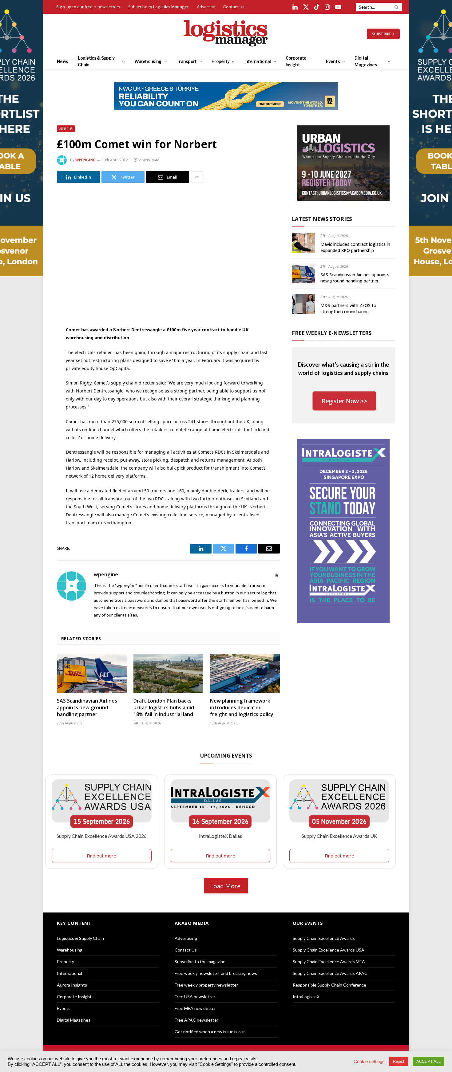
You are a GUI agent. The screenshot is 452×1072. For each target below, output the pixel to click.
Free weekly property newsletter (206, 984)
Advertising (186, 938)
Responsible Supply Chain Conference (329, 984)
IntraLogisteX (306, 996)
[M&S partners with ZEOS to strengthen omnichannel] (303, 304)
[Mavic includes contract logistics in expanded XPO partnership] (303, 243)
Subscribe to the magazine (200, 961)
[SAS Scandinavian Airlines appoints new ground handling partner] (92, 673)
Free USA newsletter (195, 996)
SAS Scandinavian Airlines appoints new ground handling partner (87, 708)
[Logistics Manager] (226, 33)
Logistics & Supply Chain (96, 61)
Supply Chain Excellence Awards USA (328, 949)
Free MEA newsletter (195, 1008)
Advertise (206, 6)
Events (333, 61)
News (62, 61)
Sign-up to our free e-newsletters (88, 6)
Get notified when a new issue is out (210, 1031)
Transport (186, 61)
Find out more (101, 856)
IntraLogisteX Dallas (220, 836)
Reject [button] (398, 1061)
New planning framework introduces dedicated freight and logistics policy (241, 708)
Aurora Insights (72, 984)
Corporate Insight (296, 61)
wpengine (85, 160)
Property (220, 61)
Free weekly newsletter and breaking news (216, 973)
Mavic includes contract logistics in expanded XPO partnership (355, 247)
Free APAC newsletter (196, 1020)
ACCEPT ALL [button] (428, 1061)
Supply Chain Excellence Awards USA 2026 (102, 836)
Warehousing (147, 61)
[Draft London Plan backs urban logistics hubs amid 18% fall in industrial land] (168, 673)
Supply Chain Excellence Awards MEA (329, 961)
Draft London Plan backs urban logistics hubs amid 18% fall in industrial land (163, 708)
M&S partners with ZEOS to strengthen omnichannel (348, 308)
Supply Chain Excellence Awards (324, 938)
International (257, 61)
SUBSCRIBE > (383, 34)
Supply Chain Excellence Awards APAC (330, 973)
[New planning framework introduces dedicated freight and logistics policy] (245, 673)
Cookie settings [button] (369, 1061)
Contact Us (233, 6)
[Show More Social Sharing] (197, 177)
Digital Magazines (366, 61)
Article (65, 129)
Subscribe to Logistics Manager (158, 6)
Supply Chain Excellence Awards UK (339, 836)
